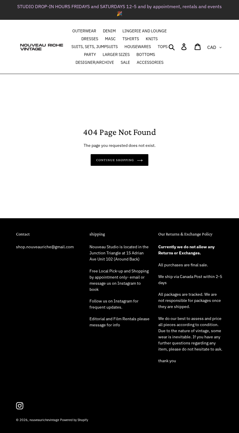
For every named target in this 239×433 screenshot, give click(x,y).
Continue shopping (115, 160)
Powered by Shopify (74, 420)
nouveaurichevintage (44, 420)
